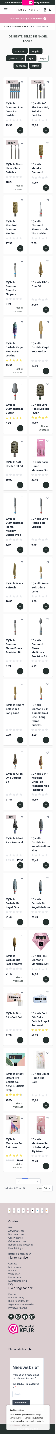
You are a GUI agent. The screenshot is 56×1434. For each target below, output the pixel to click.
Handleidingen (16, 1248)
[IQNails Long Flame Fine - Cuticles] (40, 504)
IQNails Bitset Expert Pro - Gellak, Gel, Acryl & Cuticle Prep (15, 1082)
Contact (12, 1263)
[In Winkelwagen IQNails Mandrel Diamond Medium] (20, 248)
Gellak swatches (17, 1241)
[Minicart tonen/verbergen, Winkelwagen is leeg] (50, 9)
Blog (10, 1227)
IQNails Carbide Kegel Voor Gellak (40, 347)
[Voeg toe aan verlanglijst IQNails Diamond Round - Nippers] (22, 261)
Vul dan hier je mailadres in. (25, 1386)
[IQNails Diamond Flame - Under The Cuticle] (40, 207)
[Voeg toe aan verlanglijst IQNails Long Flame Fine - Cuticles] (47, 497)
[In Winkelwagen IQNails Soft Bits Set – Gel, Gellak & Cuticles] (46, 130)
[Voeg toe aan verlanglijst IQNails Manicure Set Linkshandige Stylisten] (47, 1118)
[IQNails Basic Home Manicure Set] (40, 447)
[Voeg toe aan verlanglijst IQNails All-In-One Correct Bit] (22, 752)
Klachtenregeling (17, 1280)
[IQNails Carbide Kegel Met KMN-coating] (15, 329)
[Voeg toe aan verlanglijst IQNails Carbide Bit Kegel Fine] (22, 878)
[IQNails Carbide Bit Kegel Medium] (40, 884)
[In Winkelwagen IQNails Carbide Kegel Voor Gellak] (46, 371)
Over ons (13, 1294)
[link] (19, 1181)
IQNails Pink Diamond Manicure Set (40, 960)
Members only (16, 1297)
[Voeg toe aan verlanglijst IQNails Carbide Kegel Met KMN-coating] (22, 322)
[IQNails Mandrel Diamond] (40, 149)
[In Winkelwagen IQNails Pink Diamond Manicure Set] (46, 979)
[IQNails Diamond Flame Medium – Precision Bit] (40, 625)
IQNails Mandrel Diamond (37, 168)
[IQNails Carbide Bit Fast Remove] (15, 941)
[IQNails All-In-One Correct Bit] (15, 759)
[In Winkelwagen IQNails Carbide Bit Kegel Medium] (46, 922)
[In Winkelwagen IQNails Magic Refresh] (20, 606)
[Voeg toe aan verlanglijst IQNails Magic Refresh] (22, 562)
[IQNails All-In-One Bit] (40, 267)
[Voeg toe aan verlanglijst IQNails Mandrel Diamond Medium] (22, 200)
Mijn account (15, 1267)
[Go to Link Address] (28, 18)
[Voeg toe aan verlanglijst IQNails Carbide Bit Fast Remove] (22, 934)
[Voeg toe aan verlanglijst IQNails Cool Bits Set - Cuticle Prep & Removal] (47, 992)
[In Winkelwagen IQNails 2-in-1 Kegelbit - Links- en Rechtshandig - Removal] (46, 804)
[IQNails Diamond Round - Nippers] (15, 267)
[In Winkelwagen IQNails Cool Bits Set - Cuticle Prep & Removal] (46, 1040)
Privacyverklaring (17, 1307)
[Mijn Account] (45, 9)
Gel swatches (15, 1237)
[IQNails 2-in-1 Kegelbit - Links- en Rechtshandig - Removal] (40, 759)
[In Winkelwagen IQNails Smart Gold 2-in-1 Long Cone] (20, 740)
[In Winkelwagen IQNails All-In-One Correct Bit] (20, 804)
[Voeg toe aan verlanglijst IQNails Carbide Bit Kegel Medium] (47, 878)
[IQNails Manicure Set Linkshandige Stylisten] (40, 1124)
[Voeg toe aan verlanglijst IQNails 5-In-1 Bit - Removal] (22, 817)
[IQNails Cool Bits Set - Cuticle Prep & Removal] (40, 998)
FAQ (10, 1284)
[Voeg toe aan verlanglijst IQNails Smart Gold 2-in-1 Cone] (47, 562)
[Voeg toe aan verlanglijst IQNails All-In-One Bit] (47, 261)
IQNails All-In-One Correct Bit (15, 777)
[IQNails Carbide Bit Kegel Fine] (15, 884)
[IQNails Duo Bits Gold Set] (15, 998)
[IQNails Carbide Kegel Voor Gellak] (40, 329)
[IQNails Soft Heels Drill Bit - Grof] (40, 390)
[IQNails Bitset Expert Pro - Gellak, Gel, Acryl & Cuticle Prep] (15, 1059)
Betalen (12, 1270)
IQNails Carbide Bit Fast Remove (14, 960)
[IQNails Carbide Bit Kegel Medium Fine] (40, 824)
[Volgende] (37, 1181)
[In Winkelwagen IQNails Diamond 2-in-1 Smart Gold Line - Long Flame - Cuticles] (46, 740)
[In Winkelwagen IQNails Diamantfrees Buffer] (20, 428)
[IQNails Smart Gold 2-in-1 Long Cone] (15, 690)
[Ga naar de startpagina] (28, 10)
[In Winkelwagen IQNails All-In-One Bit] (46, 309)
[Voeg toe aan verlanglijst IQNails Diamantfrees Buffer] (22, 383)
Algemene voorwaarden (21, 1304)
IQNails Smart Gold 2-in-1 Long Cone (15, 709)
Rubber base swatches (20, 1244)
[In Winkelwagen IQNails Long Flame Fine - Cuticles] (46, 550)
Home (6, 26)
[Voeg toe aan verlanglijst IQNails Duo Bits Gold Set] (22, 992)
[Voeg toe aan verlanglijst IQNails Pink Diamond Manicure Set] (47, 934)
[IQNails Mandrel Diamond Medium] (15, 207)
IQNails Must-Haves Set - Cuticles (14, 168)
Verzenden (14, 1274)
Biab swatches (16, 1234)
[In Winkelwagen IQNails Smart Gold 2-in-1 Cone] (46, 606)
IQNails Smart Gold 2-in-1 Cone (40, 587)
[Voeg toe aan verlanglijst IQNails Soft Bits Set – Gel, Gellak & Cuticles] (47, 82)
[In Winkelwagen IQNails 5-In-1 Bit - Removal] (20, 865)
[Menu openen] (5, 9)
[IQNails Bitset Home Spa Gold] (40, 1059)
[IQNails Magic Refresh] (15, 569)
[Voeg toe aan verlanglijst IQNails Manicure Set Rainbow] (22, 1118)
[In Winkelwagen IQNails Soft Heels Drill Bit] (20, 485)
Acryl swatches (16, 1230)
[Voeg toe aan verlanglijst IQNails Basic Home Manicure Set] (47, 440)
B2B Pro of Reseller (18, 1301)
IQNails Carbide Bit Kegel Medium (40, 903)
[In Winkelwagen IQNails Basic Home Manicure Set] (46, 485)
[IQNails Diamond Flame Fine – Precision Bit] (15, 625)
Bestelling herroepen (19, 1253)
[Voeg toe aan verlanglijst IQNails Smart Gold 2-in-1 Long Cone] (22, 683)
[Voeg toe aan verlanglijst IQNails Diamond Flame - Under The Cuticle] (47, 200)
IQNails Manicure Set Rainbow (14, 1143)
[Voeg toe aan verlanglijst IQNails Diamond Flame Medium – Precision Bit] (47, 619)
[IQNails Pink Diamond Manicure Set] (40, 941)
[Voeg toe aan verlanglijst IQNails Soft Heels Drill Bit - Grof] (47, 383)
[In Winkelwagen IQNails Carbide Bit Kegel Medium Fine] (46, 865)
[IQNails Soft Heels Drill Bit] (15, 447)
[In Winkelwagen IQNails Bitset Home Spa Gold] (46, 1105)
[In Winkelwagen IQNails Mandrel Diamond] (46, 187)
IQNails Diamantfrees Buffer (15, 408)
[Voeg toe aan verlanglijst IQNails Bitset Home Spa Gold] (47, 1052)
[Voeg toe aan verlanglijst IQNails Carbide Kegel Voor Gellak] (47, 322)
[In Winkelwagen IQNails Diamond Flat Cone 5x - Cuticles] (20, 130)
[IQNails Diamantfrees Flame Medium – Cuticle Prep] (15, 504)
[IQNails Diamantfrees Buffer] (15, 390)
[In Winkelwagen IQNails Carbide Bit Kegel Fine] (20, 922)
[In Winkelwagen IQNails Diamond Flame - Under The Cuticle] (46, 248)
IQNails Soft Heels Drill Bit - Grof (40, 408)
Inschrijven (21, 1402)
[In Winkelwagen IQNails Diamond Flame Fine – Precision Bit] (20, 671)
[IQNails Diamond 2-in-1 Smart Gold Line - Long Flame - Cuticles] (40, 690)
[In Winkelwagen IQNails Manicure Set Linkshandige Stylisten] (46, 1166)
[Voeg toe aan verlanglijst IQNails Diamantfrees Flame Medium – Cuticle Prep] (22, 497)
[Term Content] (45, 18)
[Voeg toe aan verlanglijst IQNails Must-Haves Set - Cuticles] (22, 143)
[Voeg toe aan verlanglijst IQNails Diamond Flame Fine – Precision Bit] (22, 619)
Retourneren (15, 1277)
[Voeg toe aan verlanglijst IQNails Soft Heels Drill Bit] (22, 440)
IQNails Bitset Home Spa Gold (40, 1078)
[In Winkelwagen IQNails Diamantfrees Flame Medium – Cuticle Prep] (20, 550)
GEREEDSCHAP (19, 26)
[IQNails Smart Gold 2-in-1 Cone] (40, 569)
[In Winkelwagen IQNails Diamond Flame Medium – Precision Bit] (46, 671)
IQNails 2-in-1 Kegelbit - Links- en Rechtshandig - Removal (40, 781)
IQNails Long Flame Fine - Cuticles (39, 522)
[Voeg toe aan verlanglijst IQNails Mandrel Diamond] (47, 143)
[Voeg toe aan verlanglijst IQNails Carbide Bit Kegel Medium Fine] (47, 817)
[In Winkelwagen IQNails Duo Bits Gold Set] (20, 1040)
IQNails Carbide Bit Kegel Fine (13, 903)
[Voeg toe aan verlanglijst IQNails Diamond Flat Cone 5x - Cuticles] (22, 82)
